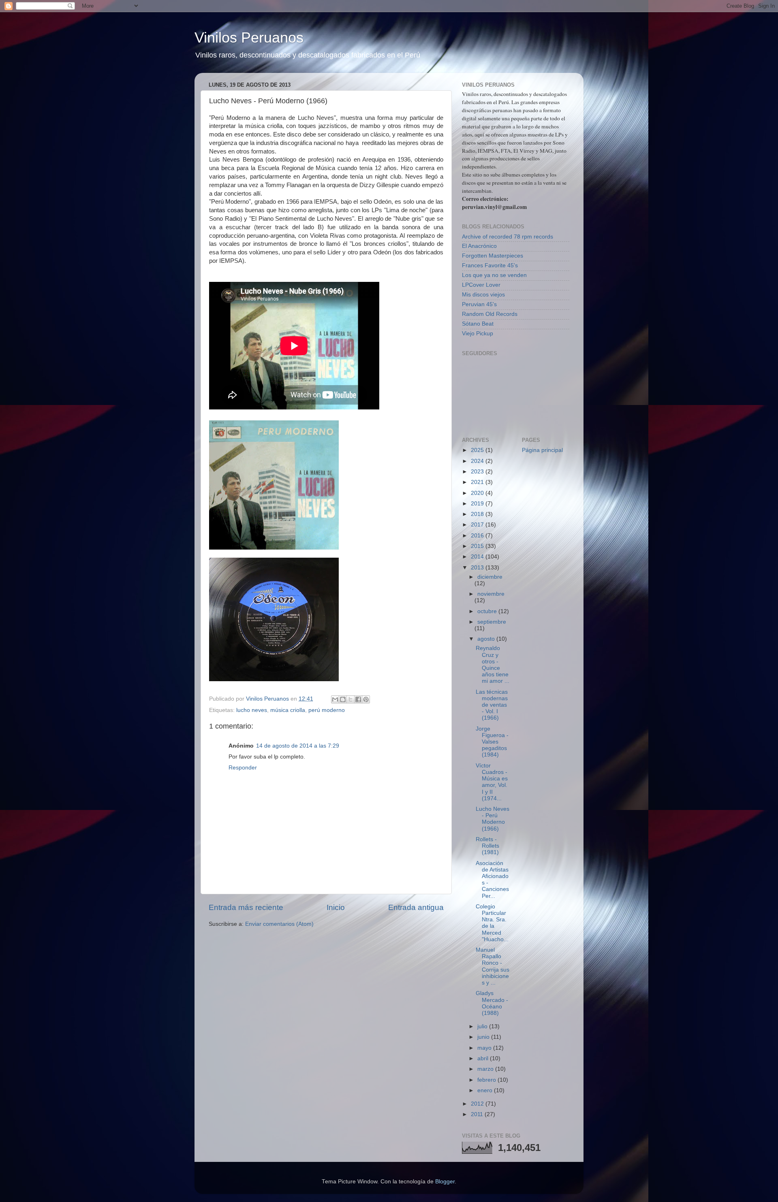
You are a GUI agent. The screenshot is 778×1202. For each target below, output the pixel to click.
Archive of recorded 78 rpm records (507, 237)
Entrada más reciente (246, 907)
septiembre (491, 622)
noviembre (490, 594)
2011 (478, 1114)
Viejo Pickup (477, 333)
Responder (243, 768)
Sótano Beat (478, 324)
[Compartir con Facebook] (358, 699)
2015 (478, 546)
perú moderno (326, 710)
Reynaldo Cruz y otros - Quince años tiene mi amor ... (492, 664)
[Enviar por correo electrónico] (335, 699)
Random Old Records (489, 314)
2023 (478, 472)
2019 (478, 504)
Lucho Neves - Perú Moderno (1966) (492, 819)
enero (485, 1090)
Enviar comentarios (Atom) (279, 924)
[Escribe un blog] (343, 699)
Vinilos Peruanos (249, 37)
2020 (478, 493)
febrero (487, 1080)
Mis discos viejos (483, 295)
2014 (478, 557)
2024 (478, 461)
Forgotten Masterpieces (492, 256)
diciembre (489, 577)
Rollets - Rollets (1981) (487, 845)
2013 (478, 568)
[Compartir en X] (350, 699)
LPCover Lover (481, 285)
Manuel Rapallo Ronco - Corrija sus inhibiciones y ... (492, 966)
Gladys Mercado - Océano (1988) (492, 1003)
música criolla (287, 710)
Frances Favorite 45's (490, 265)
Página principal (542, 450)
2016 (478, 536)
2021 (478, 482)
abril (483, 1058)
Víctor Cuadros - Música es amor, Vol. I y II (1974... (492, 782)
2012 (478, 1104)
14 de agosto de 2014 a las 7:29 (297, 746)
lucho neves (251, 710)
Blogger (445, 1182)
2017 (478, 525)
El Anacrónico (479, 246)
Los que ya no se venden (494, 275)
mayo (485, 1048)
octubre (487, 611)
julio (483, 1026)
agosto (486, 639)
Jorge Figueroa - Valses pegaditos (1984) (492, 742)
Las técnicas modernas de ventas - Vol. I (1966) (492, 705)
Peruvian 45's (479, 304)
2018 (478, 514)
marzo (486, 1069)
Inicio (336, 907)
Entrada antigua (416, 907)
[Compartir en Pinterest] (366, 699)
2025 (478, 450)
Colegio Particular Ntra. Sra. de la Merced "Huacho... (492, 923)
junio (484, 1037)
